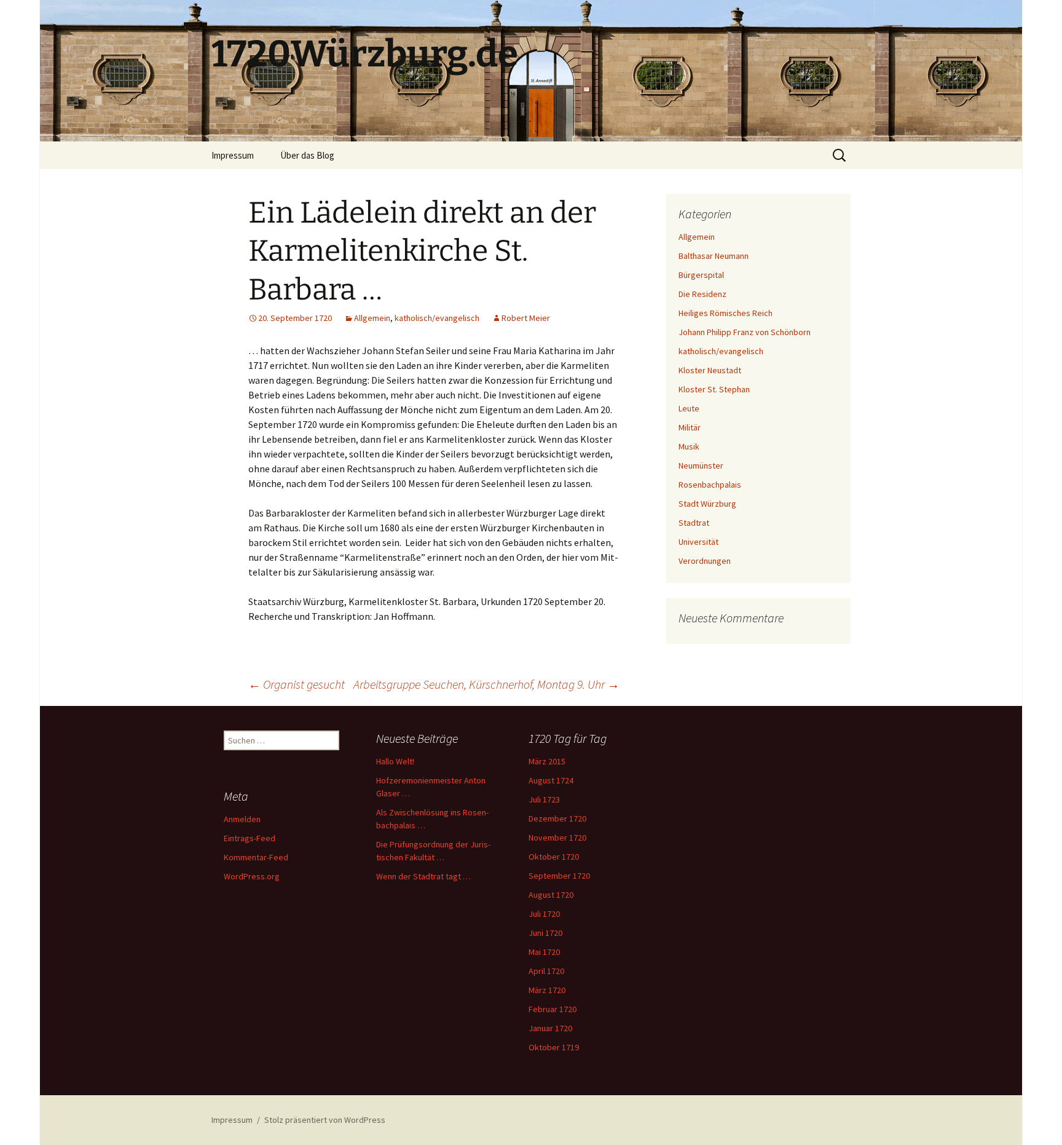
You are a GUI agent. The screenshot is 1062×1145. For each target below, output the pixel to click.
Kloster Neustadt (709, 370)
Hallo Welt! (395, 761)
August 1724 (551, 780)
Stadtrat (693, 522)
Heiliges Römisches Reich (725, 313)
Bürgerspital (701, 274)
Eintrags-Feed (249, 838)
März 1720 (547, 990)
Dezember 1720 (557, 818)
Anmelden (242, 819)
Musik (688, 446)
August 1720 (551, 894)
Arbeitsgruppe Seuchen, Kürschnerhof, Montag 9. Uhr (486, 684)
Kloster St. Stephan (714, 389)
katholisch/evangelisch (437, 317)
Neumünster (700, 465)
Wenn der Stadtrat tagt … (423, 876)
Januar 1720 (550, 1028)
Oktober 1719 (554, 1047)
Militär (689, 427)
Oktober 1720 (554, 856)
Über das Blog (307, 155)
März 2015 (547, 761)
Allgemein (372, 317)
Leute (688, 408)
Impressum (232, 155)
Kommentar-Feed (256, 857)
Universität (698, 541)
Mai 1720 (544, 951)
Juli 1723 (544, 799)
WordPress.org (252, 876)
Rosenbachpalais (709, 484)
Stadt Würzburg (707, 503)
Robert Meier (526, 317)
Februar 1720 (552, 1009)
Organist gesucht (296, 684)
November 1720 (557, 837)
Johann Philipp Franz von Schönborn (744, 332)
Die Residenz (702, 293)
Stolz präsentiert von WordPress (324, 1119)
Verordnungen (704, 560)
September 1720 (559, 875)
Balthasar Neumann (713, 255)
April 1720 (546, 971)
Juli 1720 (544, 913)
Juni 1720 (545, 932)
